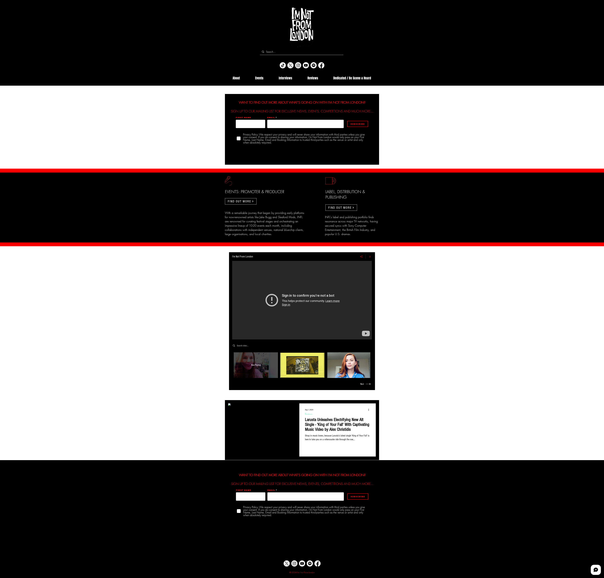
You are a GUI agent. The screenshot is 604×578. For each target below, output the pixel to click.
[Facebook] (321, 65)
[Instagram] (298, 65)
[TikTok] (283, 65)
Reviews (308, 414)
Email (271, 117)
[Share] (361, 257)
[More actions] (370, 410)
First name (243, 117)
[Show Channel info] (369, 257)
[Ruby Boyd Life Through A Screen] (302, 300)
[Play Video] (302, 365)
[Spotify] (313, 65)
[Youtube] (306, 65)
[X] (290, 65)
